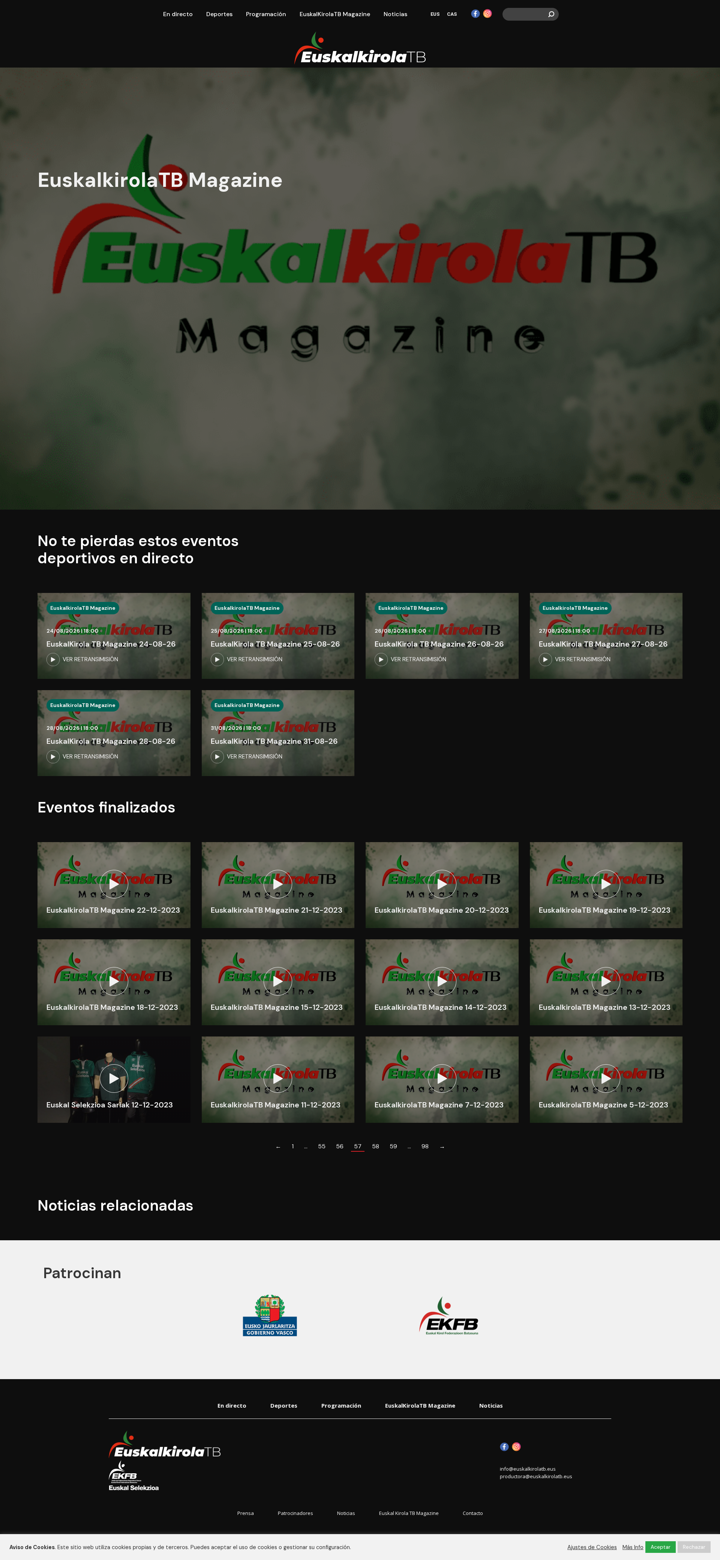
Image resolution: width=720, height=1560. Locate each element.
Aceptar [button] (660, 1546)
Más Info (633, 1547)
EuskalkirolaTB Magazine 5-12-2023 (603, 1105)
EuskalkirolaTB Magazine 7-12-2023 (439, 1105)
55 (322, 1146)
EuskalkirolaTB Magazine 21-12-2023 (276, 910)
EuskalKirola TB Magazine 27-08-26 (603, 644)
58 (375, 1146)
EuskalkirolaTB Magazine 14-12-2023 (441, 1007)
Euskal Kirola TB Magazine (409, 1513)
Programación (341, 1405)
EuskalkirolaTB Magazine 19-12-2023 (604, 910)
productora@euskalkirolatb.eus (536, 1476)
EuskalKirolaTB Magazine (420, 1405)
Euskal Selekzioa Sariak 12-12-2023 (109, 1105)
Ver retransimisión (90, 659)
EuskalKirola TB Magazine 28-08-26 (111, 741)
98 (425, 1146)
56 (340, 1146)
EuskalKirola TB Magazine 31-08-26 (274, 741)
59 (393, 1146)
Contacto (473, 1513)
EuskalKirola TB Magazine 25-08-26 (275, 644)
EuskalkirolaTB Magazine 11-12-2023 (275, 1105)
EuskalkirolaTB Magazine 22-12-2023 (113, 910)
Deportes (283, 1405)
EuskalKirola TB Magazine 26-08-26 (439, 644)
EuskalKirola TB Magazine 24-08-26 (111, 644)
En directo (232, 1405)
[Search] (551, 14)
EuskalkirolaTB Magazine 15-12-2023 (277, 1007)
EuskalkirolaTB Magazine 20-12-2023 (442, 910)
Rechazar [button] (694, 1546)
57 (358, 1146)
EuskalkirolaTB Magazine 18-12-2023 (112, 1007)
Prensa (245, 1513)
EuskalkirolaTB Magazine (83, 608)
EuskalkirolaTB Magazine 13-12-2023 (604, 1007)
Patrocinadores (295, 1513)
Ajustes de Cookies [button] (592, 1547)
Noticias (491, 1405)
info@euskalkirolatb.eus (528, 1468)
